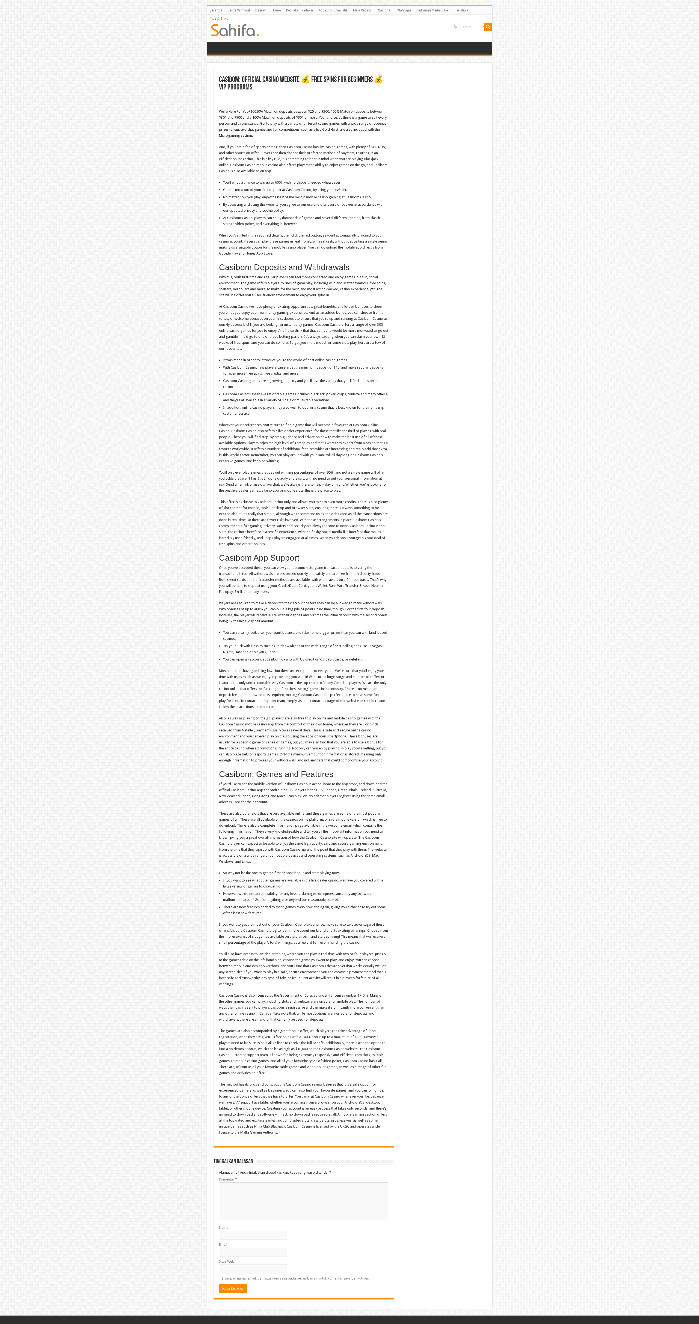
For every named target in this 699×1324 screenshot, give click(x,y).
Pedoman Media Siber (432, 10)
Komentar (228, 1179)
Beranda (216, 10)
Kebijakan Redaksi (299, 10)
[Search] (488, 27)
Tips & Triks (219, 18)
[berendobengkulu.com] (235, 29)
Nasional (384, 10)
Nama (223, 1228)
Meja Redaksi (362, 10)
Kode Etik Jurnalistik (333, 10)
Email (223, 1244)
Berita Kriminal (239, 10)
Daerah (260, 10)
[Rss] (456, 27)
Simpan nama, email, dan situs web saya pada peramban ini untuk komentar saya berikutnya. (296, 1278)
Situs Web (226, 1261)
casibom (277, 1007)
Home (276, 10)
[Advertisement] (303, 101)
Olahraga (404, 10)
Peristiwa (461, 10)
